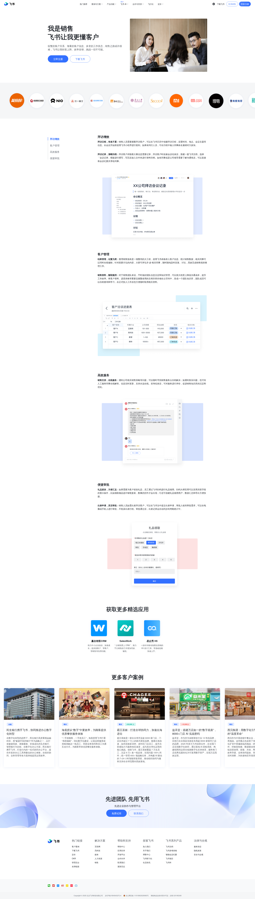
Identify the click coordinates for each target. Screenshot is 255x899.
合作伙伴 (121, 858)
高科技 (97, 850)
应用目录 (121, 850)
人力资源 (98, 858)
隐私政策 (197, 850)
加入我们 (146, 846)
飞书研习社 (147, 858)
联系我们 (121, 862)
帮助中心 (121, 846)
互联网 (97, 846)
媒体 (96, 854)
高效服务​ (55, 151)
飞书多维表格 (171, 850)
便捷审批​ (55, 158)
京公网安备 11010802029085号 (137, 895)
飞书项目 (169, 858)
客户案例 (75, 846)
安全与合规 (198, 854)
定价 (74, 854)
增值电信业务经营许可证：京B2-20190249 (166, 895)
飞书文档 (169, 846)
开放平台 (121, 854)
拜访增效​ (55, 138)
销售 (96, 862)
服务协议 (197, 846)
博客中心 (146, 854)
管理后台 (75, 862)
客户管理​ (55, 145)
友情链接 (75, 866)
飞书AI (168, 862)
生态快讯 (146, 862)
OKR (74, 858)
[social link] (50, 885)
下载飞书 (75, 850)
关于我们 (146, 850)
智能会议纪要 (171, 854)
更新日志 (121, 866)
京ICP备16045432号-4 (113, 895)
